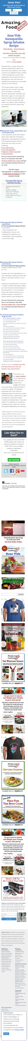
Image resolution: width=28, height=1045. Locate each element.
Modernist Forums (19, 953)
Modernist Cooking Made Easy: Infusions (20, 970)
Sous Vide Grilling (19, 988)
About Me (17, 958)
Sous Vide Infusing (8, 148)
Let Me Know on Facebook (11, 174)
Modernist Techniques (6, 953)
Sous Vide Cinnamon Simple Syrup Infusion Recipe (15, 333)
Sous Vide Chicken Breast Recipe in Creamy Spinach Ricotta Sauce (15, 352)
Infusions (16, 364)
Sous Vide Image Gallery (19, 997)
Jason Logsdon (17, 62)
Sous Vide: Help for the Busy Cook (20, 985)
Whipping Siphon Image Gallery (20, 1003)
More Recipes (8, 49)
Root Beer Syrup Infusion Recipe (10, 334)
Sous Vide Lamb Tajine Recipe (10, 344)
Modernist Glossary (6, 963)
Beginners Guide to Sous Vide (11, 152)
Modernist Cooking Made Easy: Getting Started (19, 967)
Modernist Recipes (5, 951)
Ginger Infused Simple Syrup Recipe (11, 336)
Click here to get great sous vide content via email (14, 54)
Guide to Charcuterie (6, 970)
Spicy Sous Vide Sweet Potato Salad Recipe (13, 342)
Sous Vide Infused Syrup (8, 366)
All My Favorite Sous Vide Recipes (11, 361)
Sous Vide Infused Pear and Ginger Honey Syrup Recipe (14, 324)
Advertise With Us (19, 960)
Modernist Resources (6, 959)
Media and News (19, 956)
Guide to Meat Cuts (5, 966)
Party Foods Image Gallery (19, 1000)
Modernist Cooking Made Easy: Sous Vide (20, 976)
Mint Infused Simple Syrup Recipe (11, 331)
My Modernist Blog (19, 951)
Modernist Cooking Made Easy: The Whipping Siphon (19, 980)
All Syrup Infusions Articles (10, 338)
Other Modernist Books (20, 1005)
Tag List (3, 971)
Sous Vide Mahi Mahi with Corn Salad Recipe (13, 356)
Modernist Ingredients (6, 955)
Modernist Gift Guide (6, 961)
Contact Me (17, 961)
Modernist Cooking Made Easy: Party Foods (20, 973)
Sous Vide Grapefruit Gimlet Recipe (11, 320)
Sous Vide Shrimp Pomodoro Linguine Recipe (13, 357)
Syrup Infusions (15, 368)
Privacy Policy (19, 1030)
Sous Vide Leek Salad (8, 359)
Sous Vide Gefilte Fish (8, 354)
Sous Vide (22, 364)
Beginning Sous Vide (20, 983)
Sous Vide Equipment (9, 150)
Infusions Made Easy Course (11, 161)
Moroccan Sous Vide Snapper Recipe (11, 348)
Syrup (8, 368)
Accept (6, 1034)
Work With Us (18, 955)
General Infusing (8, 154)
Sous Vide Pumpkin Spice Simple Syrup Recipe (14, 328)
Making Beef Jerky (5, 964)
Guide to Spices (5, 968)
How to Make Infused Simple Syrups (11, 329)
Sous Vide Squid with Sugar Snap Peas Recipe (14, 349)
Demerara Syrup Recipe (8, 326)
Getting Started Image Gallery (20, 994)
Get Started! (14, 459)
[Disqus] (14, 500)
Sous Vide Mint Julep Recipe (9, 321)
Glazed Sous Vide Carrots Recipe (11, 346)
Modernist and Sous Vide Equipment (6, 957)
